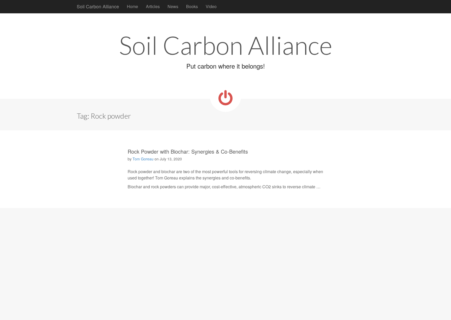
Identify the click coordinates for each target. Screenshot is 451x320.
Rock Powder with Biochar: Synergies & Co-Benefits (188, 151)
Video (211, 6)
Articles (153, 6)
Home (132, 6)
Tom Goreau (143, 158)
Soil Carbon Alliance (98, 6)
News (173, 6)
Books (192, 6)
